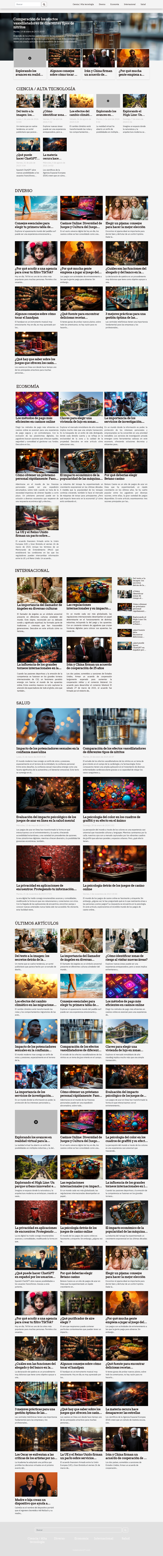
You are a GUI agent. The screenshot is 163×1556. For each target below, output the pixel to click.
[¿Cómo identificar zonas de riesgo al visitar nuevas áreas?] (55, 101)
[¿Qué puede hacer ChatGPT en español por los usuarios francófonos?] (28, 144)
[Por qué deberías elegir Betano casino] (125, 460)
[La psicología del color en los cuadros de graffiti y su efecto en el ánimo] (115, 795)
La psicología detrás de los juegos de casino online (78, 1229)
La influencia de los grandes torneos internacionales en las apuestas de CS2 (38, 668)
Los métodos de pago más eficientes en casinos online (35, 419)
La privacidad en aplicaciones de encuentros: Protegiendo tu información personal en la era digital (45, 889)
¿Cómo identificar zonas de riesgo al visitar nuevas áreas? (140, 597)
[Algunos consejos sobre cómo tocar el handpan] (64, 58)
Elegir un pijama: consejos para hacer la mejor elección (125, 225)
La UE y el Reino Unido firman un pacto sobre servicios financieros (32, 535)
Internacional (130, 4)
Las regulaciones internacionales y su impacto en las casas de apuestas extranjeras (80, 1188)
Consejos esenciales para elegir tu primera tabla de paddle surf (33, 227)
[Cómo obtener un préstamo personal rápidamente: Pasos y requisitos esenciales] (37, 460)
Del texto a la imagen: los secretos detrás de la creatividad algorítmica (139, 584)
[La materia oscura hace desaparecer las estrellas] (55, 144)
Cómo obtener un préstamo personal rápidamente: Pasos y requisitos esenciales (36, 478)
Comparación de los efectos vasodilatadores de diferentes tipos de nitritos (43, 23)
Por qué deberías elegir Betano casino (120, 476)
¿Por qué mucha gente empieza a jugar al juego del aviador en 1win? (130, 76)
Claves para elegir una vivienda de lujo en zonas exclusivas (78, 421)
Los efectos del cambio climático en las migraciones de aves (35, 1005)
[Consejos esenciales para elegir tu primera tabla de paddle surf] (36, 208)
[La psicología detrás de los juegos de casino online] (115, 863)
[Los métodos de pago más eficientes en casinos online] (37, 404)
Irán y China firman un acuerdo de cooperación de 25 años (98, 76)
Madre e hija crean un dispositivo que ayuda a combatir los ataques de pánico (31, 1505)
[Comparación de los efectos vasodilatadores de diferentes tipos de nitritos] (115, 726)
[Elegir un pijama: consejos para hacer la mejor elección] (127, 208)
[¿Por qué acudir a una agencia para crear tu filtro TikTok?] (36, 253)
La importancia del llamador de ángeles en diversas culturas (39, 606)
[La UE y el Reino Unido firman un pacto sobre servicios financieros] (37, 517)
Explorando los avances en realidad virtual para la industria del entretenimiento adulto (36, 1142)
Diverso (102, 4)
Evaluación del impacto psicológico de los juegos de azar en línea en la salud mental (46, 818)
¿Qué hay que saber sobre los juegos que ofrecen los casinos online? (36, 362)
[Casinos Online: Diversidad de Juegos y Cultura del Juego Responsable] (81, 208)
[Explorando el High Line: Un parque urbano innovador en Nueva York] (135, 100)
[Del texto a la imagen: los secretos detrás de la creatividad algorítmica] (28, 101)
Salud (143, 4)
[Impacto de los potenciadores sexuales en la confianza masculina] (48, 726)
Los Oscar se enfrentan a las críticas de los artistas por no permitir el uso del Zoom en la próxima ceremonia (36, 1460)
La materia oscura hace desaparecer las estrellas (53, 160)
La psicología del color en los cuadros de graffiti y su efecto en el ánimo (111, 818)
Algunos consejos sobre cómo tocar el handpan (63, 74)
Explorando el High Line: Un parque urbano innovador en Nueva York (139, 623)
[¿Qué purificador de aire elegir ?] (81, 1303)
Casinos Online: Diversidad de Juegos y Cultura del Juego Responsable (81, 227)
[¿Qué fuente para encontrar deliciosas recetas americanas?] (81, 298)
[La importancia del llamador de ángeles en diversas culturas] (39, 590)
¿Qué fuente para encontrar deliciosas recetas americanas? (79, 317)
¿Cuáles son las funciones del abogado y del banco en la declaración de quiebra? (126, 272)
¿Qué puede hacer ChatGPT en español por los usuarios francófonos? (139, 648)
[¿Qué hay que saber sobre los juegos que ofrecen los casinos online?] (36, 344)
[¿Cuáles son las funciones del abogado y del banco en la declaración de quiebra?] (127, 253)
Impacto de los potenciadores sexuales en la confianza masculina (35, 1050)
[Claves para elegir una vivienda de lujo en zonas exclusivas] (81, 404)
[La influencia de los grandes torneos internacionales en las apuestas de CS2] (39, 650)
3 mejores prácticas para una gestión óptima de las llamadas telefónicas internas (126, 317)
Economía (114, 4)
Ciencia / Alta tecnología (83, 4)
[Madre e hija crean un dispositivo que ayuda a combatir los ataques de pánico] (36, 1484)
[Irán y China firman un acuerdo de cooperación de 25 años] (99, 58)
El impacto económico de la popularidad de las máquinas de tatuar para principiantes (80, 478)
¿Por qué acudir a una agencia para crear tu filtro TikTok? (36, 270)
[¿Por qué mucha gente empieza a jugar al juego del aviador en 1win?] (133, 58)
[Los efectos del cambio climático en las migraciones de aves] (81, 101)
